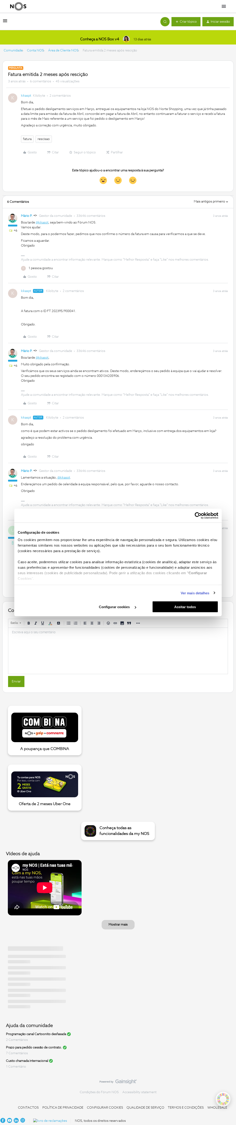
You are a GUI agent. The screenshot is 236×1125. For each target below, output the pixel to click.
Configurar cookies (115, 607)
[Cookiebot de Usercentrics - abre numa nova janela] (198, 515)
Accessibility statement (139, 1092)
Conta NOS (35, 50)
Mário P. (26, 215)
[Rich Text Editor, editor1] (118, 651)
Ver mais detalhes (195, 593)
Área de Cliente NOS (63, 50)
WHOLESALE (217, 1107)
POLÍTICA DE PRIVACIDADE (62, 1107)
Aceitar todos (185, 607)
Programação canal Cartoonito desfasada (36, 1034)
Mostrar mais (118, 924)
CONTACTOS (28, 1107)
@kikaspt (42, 222)
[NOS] (18, 6)
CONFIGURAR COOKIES (105, 1107)
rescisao (44, 139)
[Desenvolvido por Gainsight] (118, 1082)
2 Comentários (17, 1040)
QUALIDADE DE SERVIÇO (145, 1107)
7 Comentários (17, 1053)
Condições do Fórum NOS (99, 1092)
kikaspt (26, 95)
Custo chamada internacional (27, 1060)
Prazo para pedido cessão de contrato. (34, 1047)
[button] (5, 22)
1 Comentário (16, 1066)
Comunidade (13, 50)
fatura (27, 139)
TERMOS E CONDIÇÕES (186, 1107)
